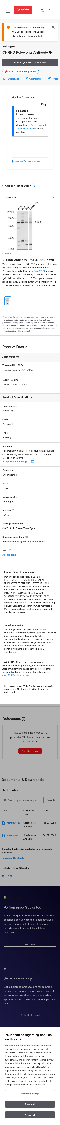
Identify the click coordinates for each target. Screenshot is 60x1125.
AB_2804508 (9, 555)
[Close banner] (53, 27)
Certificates (35, 78)
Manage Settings (30, 1093)
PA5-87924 (39, 271)
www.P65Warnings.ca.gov (15, 675)
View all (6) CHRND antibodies (30, 62)
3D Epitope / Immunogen (15, 461)
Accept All (30, 1114)
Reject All (30, 1104)
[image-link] (24, 225)
